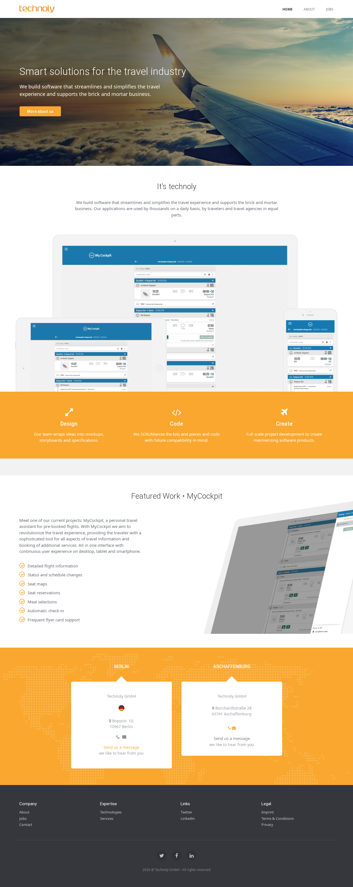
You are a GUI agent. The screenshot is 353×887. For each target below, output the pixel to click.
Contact (25, 824)
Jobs (329, 9)
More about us (40, 111)
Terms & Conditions (277, 818)
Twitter (186, 812)
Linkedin (188, 818)
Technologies (111, 812)
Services (106, 818)
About (309, 9)
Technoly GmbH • (168, 869)
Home (287, 9)
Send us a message (121, 747)
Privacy (267, 824)
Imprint (267, 812)
